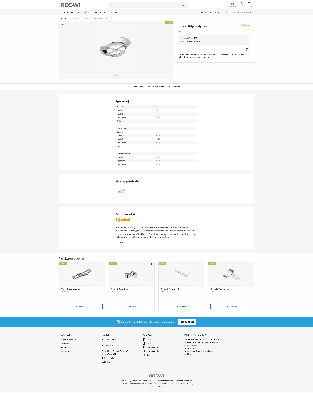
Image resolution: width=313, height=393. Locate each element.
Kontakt (202, 12)
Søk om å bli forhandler (243, 12)
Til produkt (82, 306)
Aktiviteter (116, 12)
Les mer (119, 242)
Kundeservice (215, 12)
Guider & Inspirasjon (69, 339)
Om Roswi (65, 343)
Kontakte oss (187, 322)
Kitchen (149, 355)
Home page (64, 18)
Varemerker (101, 12)
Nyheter (64, 347)
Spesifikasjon (139, 87)
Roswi (149, 339)
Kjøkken (87, 12)
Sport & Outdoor (153, 347)
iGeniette (86, 18)
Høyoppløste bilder (155, 87)
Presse (227, 12)
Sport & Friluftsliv (70, 12)
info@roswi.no (108, 345)
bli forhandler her (191, 348)
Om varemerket (173, 87)
